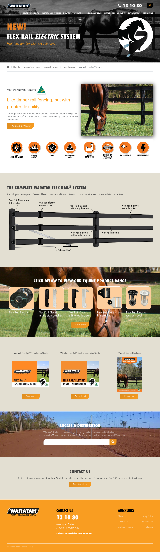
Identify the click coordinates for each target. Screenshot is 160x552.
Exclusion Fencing (125, 527)
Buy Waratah (134, 13)
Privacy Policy (147, 516)
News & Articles (94, 13)
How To (66, 13)
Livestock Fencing (51, 67)
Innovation (78, 13)
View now (80, 324)
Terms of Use (147, 522)
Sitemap (149, 527)
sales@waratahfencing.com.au (74, 534)
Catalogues (109, 13)
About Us (121, 13)
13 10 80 (131, 5)
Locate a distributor (20, 126)
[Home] (8, 66)
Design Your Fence (32, 67)
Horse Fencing (69, 67)
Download (31, 396)
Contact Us (148, 13)
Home (25, 13)
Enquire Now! (80, 484)
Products (34, 13)
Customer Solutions (51, 13)
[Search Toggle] (150, 5)
